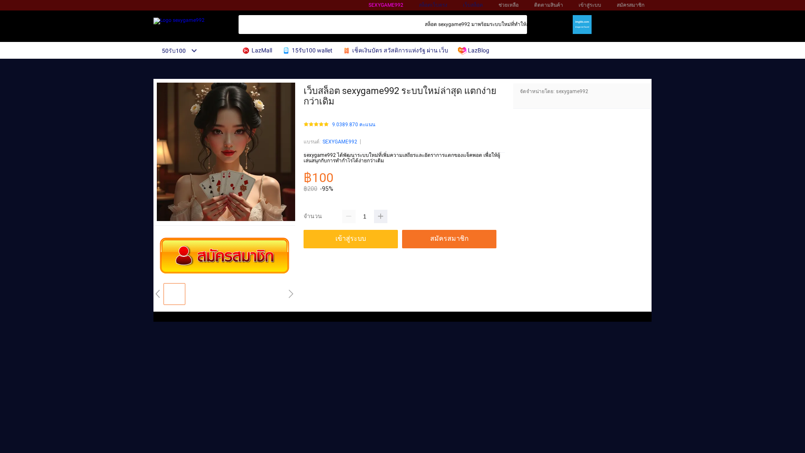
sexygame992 (386, 5)
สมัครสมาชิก (630, 5)
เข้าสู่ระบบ (590, 5)
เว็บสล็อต (473, 5)
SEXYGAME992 (339, 142)
